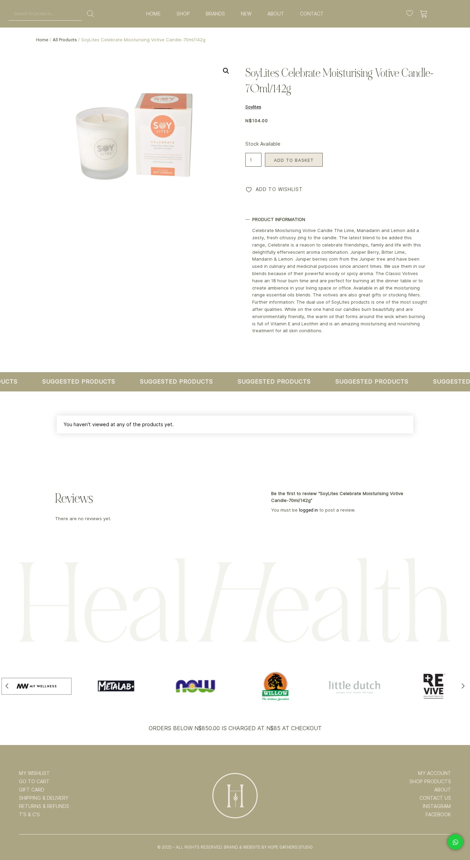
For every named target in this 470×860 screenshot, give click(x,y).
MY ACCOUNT (434, 773)
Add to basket (294, 160)
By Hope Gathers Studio (287, 847)
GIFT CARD (31, 790)
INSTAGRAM (437, 806)
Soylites (253, 106)
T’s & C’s (29, 814)
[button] (226, 71)
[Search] (90, 14)
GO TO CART (34, 781)
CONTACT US (435, 798)
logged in (308, 510)
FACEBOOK (438, 814)
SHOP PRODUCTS (430, 781)
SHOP (183, 14)
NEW (246, 14)
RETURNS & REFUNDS (44, 806)
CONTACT (312, 14)
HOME (153, 14)
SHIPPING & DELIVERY (43, 798)
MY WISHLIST (34, 773)
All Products (65, 39)
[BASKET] (423, 13)
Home (42, 39)
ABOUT (275, 14)
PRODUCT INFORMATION (278, 219)
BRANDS (215, 14)
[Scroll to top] (455, 833)
